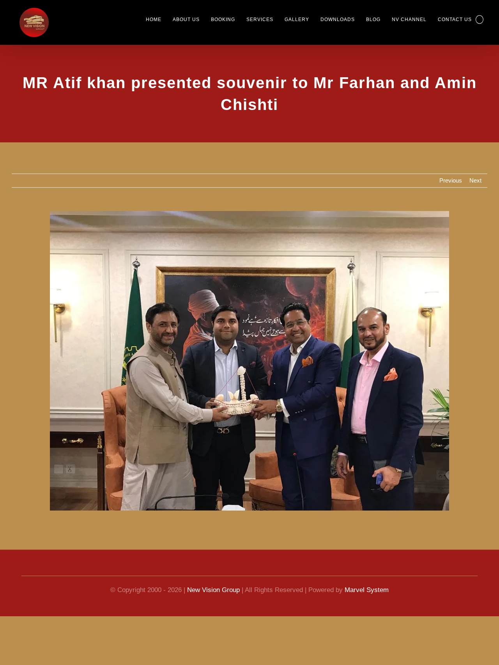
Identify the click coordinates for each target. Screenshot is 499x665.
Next (474, 180)
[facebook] (221, 569)
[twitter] (263, 569)
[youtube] (235, 569)
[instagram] (277, 569)
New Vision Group (212, 590)
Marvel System (370, 590)
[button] (479, 19)
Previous (449, 180)
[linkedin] (249, 569)
